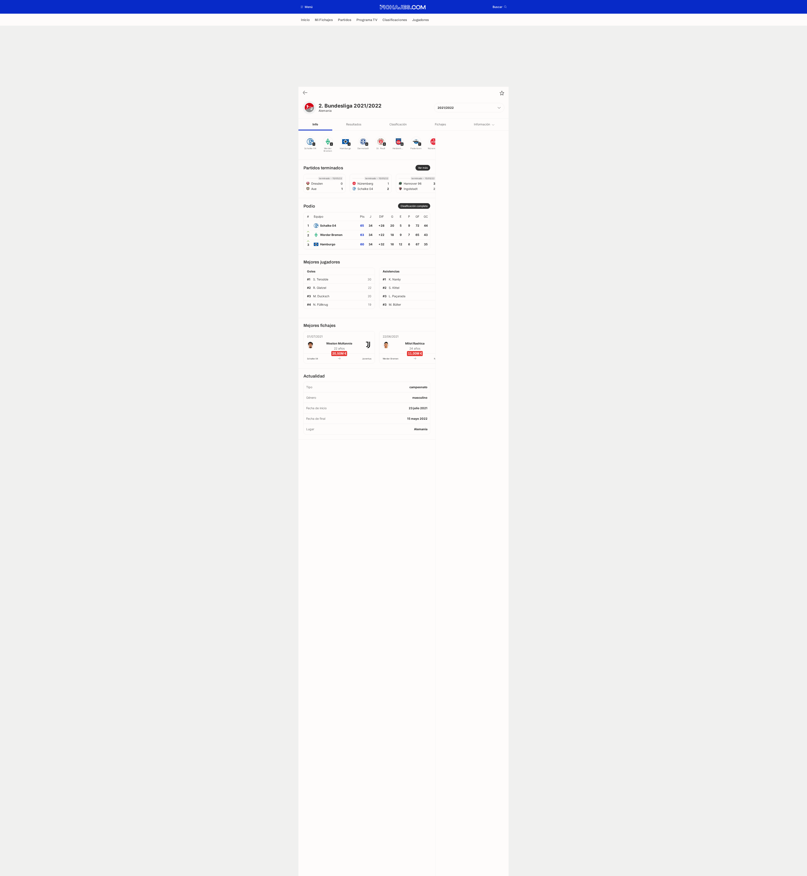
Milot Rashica (415, 343)
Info (315, 124)
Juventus (366, 358)
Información (482, 124)
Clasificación (398, 124)
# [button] (308, 216)
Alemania (325, 110)
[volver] (305, 93)
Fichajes (440, 124)
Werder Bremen (390, 358)
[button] (306, 6)
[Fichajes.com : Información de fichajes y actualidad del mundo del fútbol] (402, 6)
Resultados (353, 124)
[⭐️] (501, 93)
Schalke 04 (312, 358)
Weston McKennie (339, 343)
